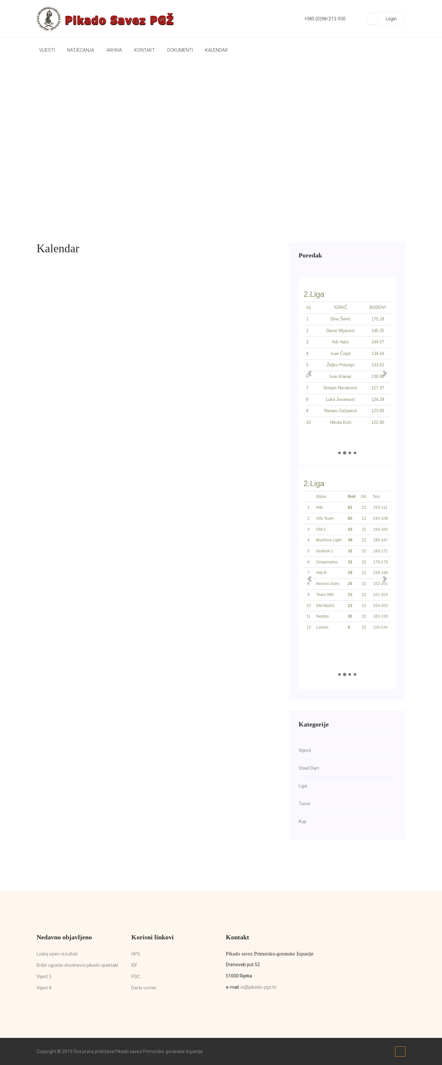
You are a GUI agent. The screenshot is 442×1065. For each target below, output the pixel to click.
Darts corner (144, 987)
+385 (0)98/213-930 (325, 18)
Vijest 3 (44, 976)
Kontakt (144, 50)
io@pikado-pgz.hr (259, 987)
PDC (135, 976)
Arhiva (114, 50)
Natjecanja (80, 50)
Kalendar (216, 50)
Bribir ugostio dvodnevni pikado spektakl (77, 965)
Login (391, 18)
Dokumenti (180, 50)
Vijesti (47, 50)
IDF (134, 965)
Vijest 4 (44, 987)
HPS (135, 953)
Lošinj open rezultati (57, 953)
